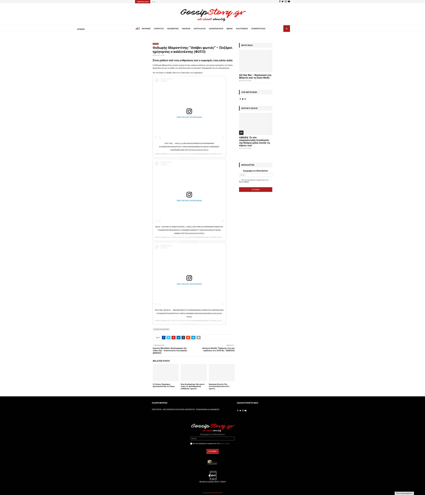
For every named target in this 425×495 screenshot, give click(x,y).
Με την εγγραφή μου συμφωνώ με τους (254, 181)
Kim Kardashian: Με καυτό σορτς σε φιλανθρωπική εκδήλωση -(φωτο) (193, 386)
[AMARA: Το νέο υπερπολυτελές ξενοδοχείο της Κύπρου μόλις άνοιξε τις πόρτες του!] (255, 124)
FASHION (186, 28)
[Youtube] (289, 1)
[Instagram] (286, 1)
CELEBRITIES (173, 28)
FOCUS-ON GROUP (216, 493)
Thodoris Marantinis (179, 154)
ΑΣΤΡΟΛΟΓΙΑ (200, 28)
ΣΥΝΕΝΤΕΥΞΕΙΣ (258, 28)
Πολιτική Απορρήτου (404, 493)
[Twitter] (283, 1)
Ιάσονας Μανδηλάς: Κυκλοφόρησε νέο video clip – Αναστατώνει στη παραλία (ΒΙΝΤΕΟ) (170, 350)
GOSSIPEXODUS (216, 28)
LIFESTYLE (159, 28)
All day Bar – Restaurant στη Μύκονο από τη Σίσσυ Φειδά (255, 76)
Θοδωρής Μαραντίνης (161, 329)
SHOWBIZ (146, 28)
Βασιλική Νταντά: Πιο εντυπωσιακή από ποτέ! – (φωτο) (219, 386)
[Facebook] (279, 1)
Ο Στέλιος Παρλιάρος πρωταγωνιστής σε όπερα (164, 385)
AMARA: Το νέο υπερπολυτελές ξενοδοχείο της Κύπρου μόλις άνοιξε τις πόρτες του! (254, 141)
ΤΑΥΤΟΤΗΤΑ (156, 409)
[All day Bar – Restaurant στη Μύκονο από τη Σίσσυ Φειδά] (255, 61)
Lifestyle (155, 44)
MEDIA (230, 28)
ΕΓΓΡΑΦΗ (256, 189)
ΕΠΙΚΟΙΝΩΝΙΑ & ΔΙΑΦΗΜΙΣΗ (207, 409)
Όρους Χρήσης (244, 182)
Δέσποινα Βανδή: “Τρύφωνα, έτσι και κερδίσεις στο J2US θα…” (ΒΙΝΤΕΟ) (218, 349)
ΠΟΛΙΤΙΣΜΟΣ (242, 28)
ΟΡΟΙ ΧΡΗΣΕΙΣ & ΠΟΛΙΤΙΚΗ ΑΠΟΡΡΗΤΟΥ (179, 409)
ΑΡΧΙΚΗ (136, 29)
